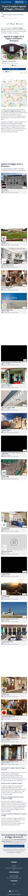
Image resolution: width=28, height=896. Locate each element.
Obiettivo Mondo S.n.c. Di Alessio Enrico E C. (12, 362)
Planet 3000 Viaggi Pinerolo (8, 716)
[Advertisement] (14, 148)
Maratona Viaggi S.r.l (7, 385)
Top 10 (7, 24)
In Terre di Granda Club (7, 641)
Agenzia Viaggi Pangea (7, 310)
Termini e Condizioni (14, 875)
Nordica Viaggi (5, 476)
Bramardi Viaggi (5, 596)
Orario (8, 71)
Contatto (14, 884)
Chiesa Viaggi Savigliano (7, 287)
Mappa (14, 65)
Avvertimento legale (14, 876)
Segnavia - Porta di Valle (9, 61)
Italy (2, 13)
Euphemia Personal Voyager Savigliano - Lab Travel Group (12, 453)
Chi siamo (14, 865)
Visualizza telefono (14, 69)
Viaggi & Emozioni (6, 574)
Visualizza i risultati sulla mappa (14, 93)
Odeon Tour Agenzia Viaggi (8, 407)
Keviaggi (4, 242)
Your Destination (6, 528)
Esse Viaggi (4, 190)
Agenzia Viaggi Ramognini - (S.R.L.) (10, 761)
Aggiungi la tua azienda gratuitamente (14, 846)
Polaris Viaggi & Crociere (8, 264)
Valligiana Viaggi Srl (6, 430)
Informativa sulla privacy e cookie (14, 878)
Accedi (14, 866)
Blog (14, 869)
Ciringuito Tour (5, 694)
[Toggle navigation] (25, 2)
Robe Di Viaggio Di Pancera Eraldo (10, 619)
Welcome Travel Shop (7, 551)
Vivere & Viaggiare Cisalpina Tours (10, 739)
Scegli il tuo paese (15, 891)
